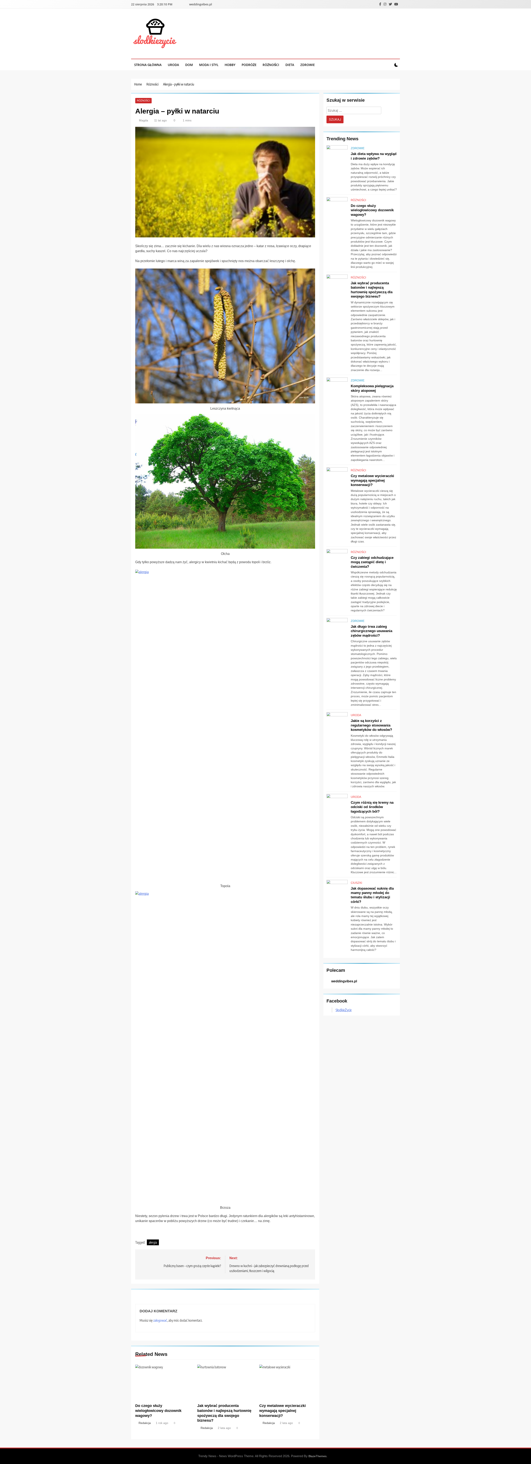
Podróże (249, 65)
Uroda (173, 65)
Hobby (230, 65)
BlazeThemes (317, 1456)
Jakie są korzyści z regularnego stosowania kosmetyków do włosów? (371, 725)
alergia (153, 1242)
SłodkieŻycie (344, 1010)
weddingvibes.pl (200, 4)
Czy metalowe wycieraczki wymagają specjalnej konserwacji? (282, 1411)
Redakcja (145, 1423)
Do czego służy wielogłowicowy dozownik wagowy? (158, 1411)
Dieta (289, 65)
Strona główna (148, 65)
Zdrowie (307, 65)
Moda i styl (208, 65)
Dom (189, 65)
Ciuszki (356, 882)
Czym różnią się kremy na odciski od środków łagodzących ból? (372, 807)
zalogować (160, 1320)
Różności (271, 65)
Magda (143, 120)
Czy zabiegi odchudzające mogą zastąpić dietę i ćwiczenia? (372, 562)
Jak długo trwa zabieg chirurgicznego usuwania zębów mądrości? (371, 631)
